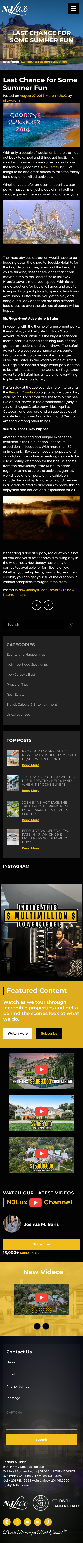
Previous (37, 1326)
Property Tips (17, 685)
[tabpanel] (41, 1299)
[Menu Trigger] (73, 8)
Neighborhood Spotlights (27, 665)
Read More (30, 765)
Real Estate (16, 695)
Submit (41, 1439)
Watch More (18, 1033)
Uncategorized (18, 715)
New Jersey (50, 167)
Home (6, 62)
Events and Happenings (26, 655)
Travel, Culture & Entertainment (32, 705)
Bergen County (21, 392)
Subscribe (49, 1033)
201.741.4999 (20, 1481)
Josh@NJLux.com (16, 1485)
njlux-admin (13, 100)
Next (45, 1326)
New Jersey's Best (33, 590)
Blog (15, 62)
